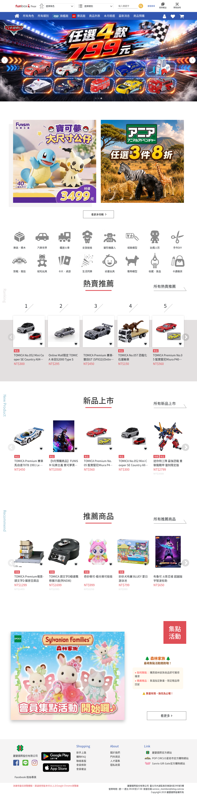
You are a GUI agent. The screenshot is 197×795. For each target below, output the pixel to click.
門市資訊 (115, 756)
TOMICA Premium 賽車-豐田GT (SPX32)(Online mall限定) (98, 357)
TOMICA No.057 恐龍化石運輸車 (132, 357)
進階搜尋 (151, 6)
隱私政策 (115, 765)
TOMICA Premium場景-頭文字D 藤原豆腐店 (29, 578)
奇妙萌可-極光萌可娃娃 (98, 576)
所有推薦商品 (165, 519)
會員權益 (81, 769)
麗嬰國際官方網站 (162, 752)
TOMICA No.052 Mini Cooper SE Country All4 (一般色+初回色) (29, 357)
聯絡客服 (81, 761)
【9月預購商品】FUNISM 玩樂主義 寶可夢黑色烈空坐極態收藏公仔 (63, 465)
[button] (185, 337)
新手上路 (81, 752)
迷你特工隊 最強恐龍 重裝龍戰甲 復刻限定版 (167, 463)
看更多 (165, 715)
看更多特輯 (97, 214)
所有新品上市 (165, 403)
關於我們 (115, 752)
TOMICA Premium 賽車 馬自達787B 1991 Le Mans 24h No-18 (28, 465)
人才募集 (115, 761)
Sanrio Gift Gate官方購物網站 (168, 763)
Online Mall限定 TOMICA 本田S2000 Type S (63, 357)
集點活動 (175, 632)
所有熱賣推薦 (165, 286)
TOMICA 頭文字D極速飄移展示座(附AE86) (63, 578)
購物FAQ (81, 756)
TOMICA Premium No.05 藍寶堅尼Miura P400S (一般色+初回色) (167, 357)
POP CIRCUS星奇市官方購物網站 (170, 758)
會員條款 (81, 765)
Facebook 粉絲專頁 (25, 777)
